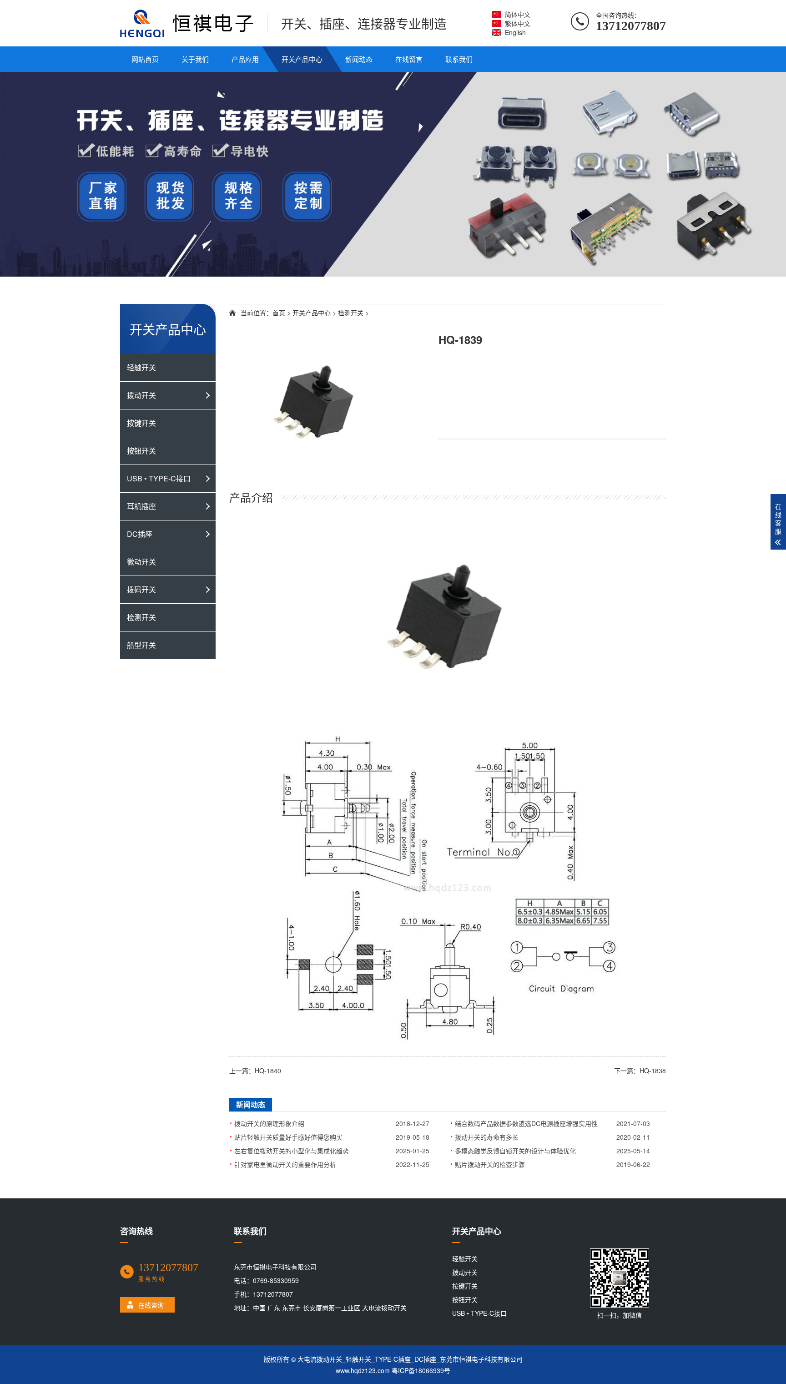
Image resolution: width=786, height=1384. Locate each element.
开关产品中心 (302, 59)
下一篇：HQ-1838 (640, 1070)
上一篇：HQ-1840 (255, 1070)
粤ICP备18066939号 (421, 1370)
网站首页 (145, 59)
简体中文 (517, 14)
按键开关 (141, 423)
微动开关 (141, 561)
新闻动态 (359, 59)
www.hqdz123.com (363, 1370)
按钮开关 (141, 450)
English (515, 32)
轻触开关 (141, 367)
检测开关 (141, 617)
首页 (278, 312)
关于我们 (195, 59)
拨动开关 (141, 395)
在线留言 (409, 59)
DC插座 (139, 534)
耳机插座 (141, 506)
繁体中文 (517, 23)
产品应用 (245, 59)
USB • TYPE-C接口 (159, 478)
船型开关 (141, 645)
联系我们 (459, 59)
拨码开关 (141, 589)
